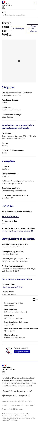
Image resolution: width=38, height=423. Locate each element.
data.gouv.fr (23, 396)
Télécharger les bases (15, 405)
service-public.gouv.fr (22, 391)
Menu (35, 3)
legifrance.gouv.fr (8, 396)
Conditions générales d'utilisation (12, 416)
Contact (24, 401)
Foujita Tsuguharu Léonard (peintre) (16, 231)
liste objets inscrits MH (11, 287)
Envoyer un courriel (22, 352)
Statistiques (29, 405)
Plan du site (19, 409)
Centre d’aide (8, 409)
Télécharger (19, 29)
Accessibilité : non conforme (10, 401)
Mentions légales (7, 414)
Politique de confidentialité (21, 414)
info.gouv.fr (6, 391)
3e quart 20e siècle (9, 216)
